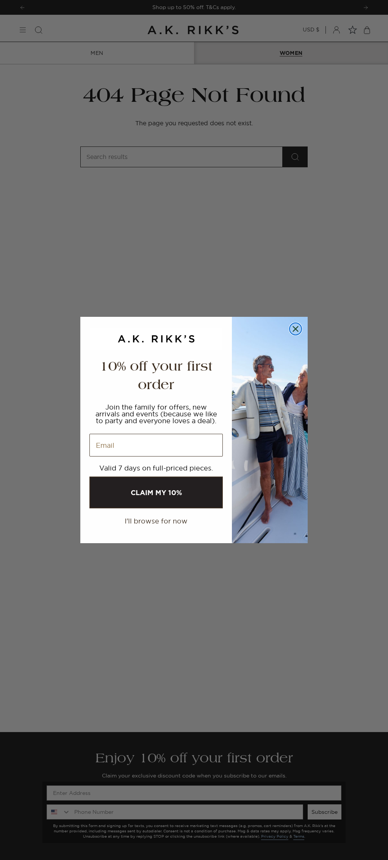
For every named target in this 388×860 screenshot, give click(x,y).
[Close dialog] (295, 329)
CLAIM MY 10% (156, 492)
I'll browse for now (156, 521)
